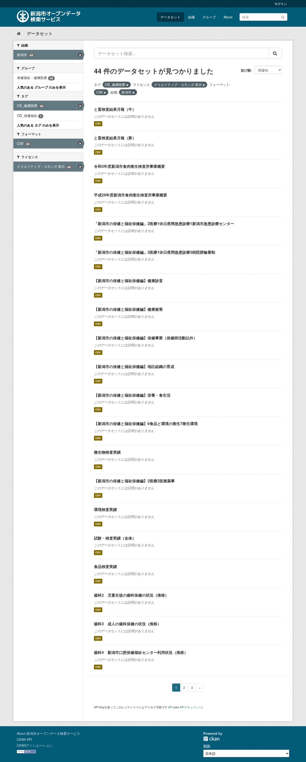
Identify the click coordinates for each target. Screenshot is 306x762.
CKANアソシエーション (35, 745)
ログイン (280, 3)
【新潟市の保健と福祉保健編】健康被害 (128, 309)
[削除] (127, 85)
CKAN (211, 738)
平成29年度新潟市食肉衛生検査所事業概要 (130, 195)
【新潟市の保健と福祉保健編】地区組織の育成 (134, 366)
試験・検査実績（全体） (115, 538)
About (228, 17)
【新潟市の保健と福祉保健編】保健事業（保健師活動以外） (145, 338)
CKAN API (24, 739)
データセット (170, 17)
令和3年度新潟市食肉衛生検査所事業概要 (129, 166)
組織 (191, 17)
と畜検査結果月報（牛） (115, 109)
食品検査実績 (105, 566)
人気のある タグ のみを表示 (38, 125)
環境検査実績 (105, 509)
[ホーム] (19, 33)
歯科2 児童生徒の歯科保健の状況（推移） (131, 595)
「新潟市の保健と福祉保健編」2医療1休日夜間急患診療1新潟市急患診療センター (164, 223)
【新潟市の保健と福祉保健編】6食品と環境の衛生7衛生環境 (146, 423)
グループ (209, 17)
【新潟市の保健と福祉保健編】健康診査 (128, 280)
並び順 (246, 70)
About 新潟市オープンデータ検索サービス (48, 733)
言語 (206, 746)
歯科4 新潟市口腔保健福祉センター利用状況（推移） (141, 652)
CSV (98, 124)
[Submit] (283, 17)
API (170, 707)
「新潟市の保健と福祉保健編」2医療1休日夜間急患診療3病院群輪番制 (154, 252)
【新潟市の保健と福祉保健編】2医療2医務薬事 (134, 480)
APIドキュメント (191, 707)
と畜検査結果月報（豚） (115, 138)
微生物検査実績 (107, 452)
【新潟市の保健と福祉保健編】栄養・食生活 (132, 395)
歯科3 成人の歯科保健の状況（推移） (127, 623)
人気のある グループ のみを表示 (41, 87)
